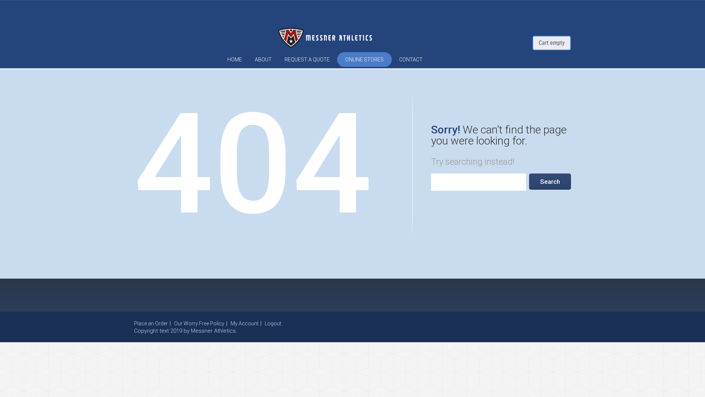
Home (234, 59)
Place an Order (151, 323)
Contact (411, 59)
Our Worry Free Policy (199, 323)
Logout (273, 323)
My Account (244, 323)
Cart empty (552, 42)
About (263, 59)
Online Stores (364, 59)
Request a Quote (307, 59)
